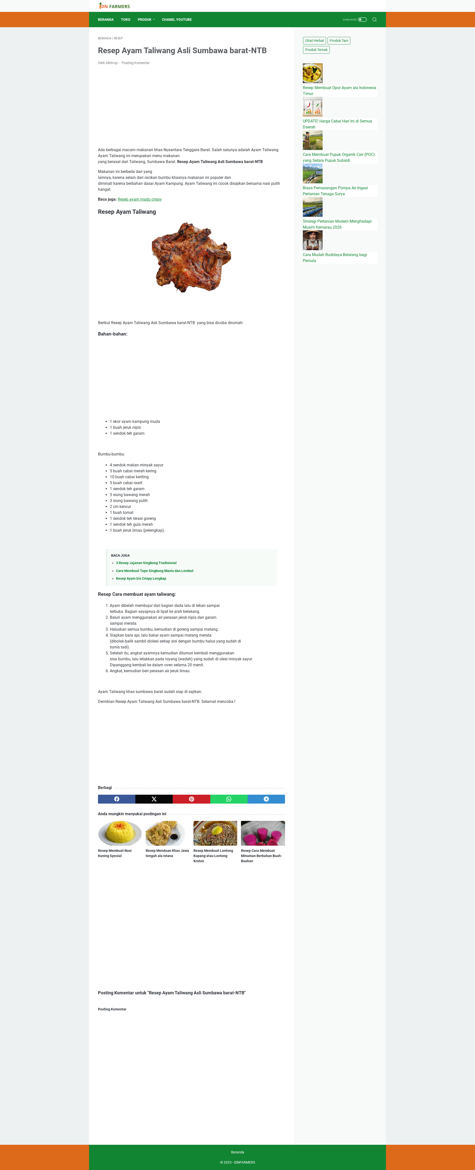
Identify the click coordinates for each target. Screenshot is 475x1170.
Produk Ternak (316, 50)
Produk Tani (339, 41)
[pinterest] (191, 799)
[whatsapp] (229, 799)
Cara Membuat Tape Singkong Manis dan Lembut (154, 571)
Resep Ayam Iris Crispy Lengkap (141, 578)
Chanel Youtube (177, 20)
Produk (144, 20)
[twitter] (154, 799)
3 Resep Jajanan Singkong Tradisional (146, 563)
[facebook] (116, 799)
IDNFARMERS (244, 1162)
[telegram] (266, 799)
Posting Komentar (136, 63)
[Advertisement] (191, 106)
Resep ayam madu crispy (140, 199)
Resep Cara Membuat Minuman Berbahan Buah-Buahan (261, 856)
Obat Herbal (314, 41)
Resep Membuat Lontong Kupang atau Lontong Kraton (213, 856)
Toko (125, 20)
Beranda (106, 20)
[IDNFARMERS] (117, 6)
